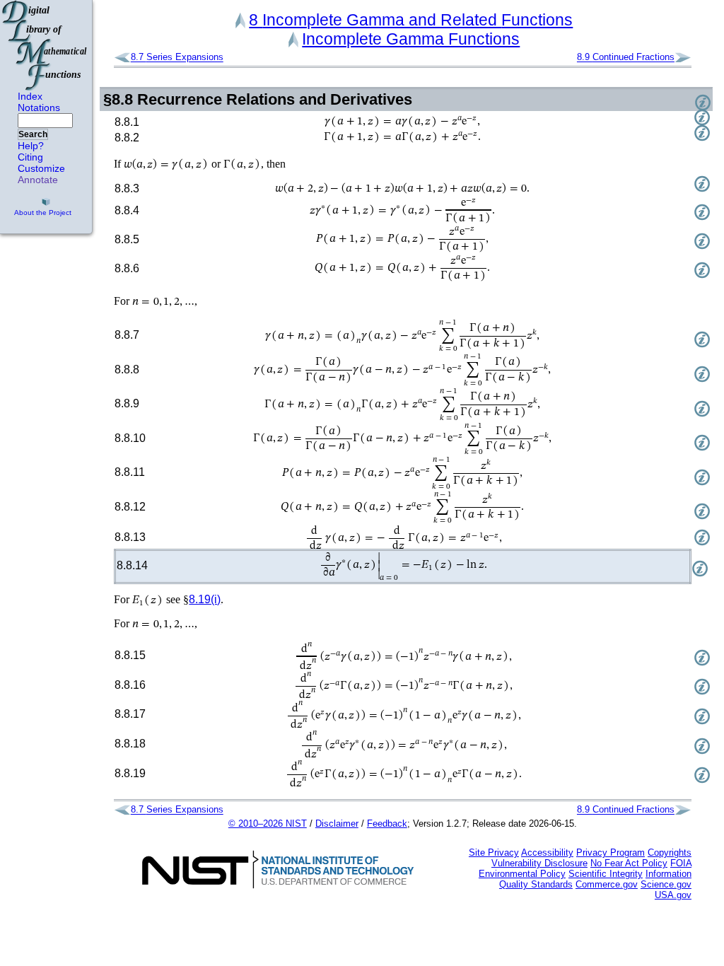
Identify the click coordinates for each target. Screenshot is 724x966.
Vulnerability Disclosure (539, 863)
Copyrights (669, 852)
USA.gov (673, 895)
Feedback (387, 823)
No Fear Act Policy (628, 863)
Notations (39, 107)
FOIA (680, 863)
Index (30, 96)
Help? (31, 145)
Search (32, 134)
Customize (41, 168)
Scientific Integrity (605, 873)
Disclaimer (336, 823)
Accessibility (547, 852)
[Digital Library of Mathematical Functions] (45, 45)
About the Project (42, 212)
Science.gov (666, 884)
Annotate (38, 179)
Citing (30, 157)
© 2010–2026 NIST (267, 823)
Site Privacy (494, 852)
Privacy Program (610, 852)
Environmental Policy (522, 873)
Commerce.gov (607, 884)
